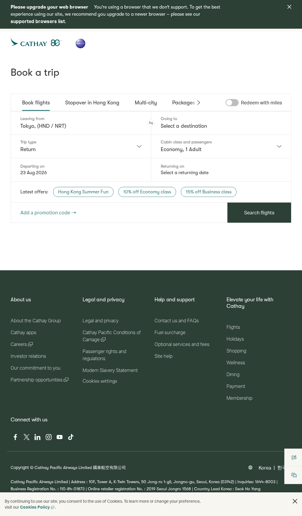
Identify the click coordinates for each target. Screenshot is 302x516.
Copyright (20, 467)
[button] (151, 123)
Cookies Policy (35, 506)
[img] (289, 7)
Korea (265, 468)
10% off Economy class (147, 192)
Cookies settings (100, 381)
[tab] (36, 102)
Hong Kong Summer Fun (83, 192)
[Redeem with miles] (232, 102)
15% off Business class (209, 192)
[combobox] (81, 146)
